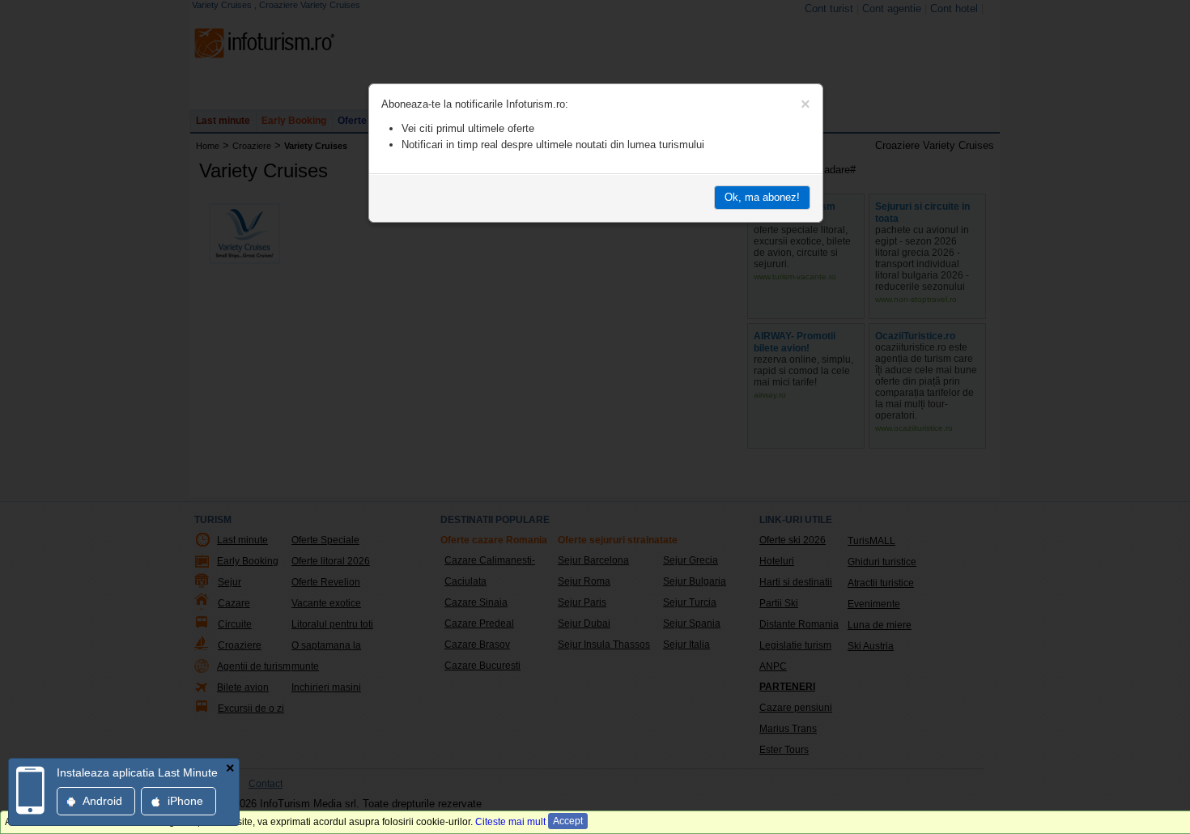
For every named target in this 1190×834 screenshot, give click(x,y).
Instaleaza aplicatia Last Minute (137, 772)
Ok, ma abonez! (762, 197)
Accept (568, 821)
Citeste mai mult (510, 822)
